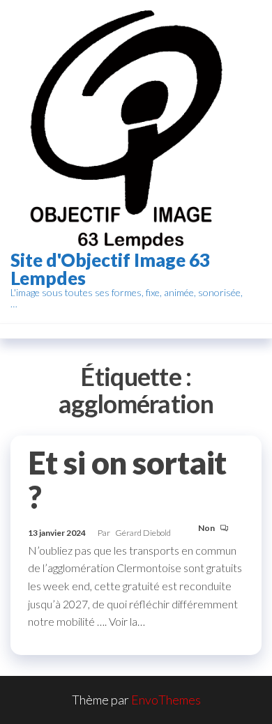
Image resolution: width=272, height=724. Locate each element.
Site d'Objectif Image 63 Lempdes (110, 269)
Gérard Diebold (143, 532)
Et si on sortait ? (127, 480)
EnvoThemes (166, 699)
